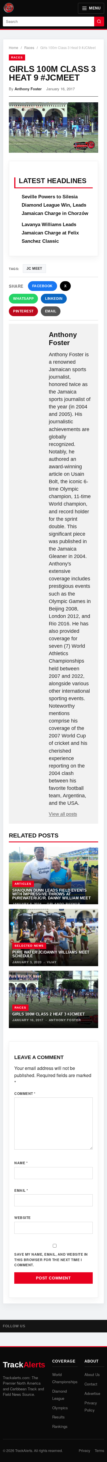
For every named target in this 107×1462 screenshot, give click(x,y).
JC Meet (34, 269)
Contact (90, 1384)
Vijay (51, 962)
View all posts (63, 814)
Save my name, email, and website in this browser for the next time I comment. (51, 1259)
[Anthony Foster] (29, 340)
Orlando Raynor (63, 904)
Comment (25, 1093)
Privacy (84, 1450)
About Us (92, 1374)
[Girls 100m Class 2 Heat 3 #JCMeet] (53, 999)
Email (50, 311)
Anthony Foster (28, 88)
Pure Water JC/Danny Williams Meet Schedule (51, 954)
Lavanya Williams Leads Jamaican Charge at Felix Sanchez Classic (50, 233)
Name (21, 1162)
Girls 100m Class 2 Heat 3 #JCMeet (48, 1014)
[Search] (99, 21)
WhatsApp (23, 299)
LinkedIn (53, 299)
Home (13, 47)
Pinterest (23, 311)
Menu (94, 8)
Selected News (29, 945)
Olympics (60, 1407)
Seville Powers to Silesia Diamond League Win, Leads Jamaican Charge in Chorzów (55, 205)
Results (58, 1417)
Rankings (60, 1426)
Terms (99, 1450)
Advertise (92, 1393)
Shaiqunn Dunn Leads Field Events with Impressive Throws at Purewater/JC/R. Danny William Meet (51, 894)
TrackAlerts (23, 1450)
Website (22, 1217)
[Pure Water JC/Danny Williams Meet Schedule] (53, 937)
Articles (23, 883)
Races (29, 47)
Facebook (42, 286)
